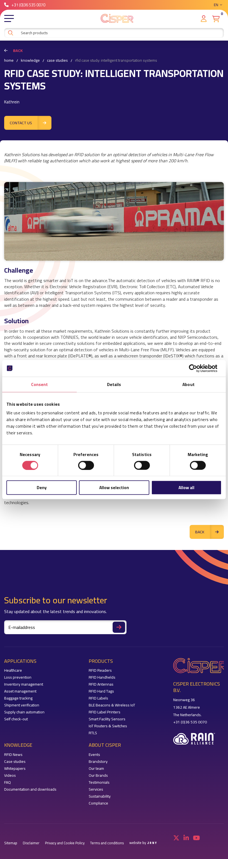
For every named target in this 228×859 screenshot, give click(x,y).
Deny (42, 488)
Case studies (57, 60)
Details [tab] (114, 384)
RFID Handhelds (102, 677)
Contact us (21, 122)
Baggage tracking (18, 698)
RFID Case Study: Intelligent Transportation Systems (116, 60)
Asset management (20, 691)
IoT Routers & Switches (108, 726)
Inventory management (23, 684)
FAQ (7, 782)
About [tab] (188, 384)
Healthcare (13, 670)
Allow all (186, 488)
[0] (216, 19)
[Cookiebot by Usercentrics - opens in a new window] (197, 368)
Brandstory (98, 761)
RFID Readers (100, 670)
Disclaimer (31, 843)
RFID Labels (98, 698)
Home (9, 60)
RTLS (93, 732)
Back (18, 50)
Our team (96, 768)
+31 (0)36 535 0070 (28, 5)
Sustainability (100, 796)
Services (96, 789)
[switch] (86, 465)
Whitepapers (15, 768)
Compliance (98, 803)
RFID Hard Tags (101, 691)
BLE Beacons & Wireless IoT (112, 705)
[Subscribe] (119, 627)
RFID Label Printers (104, 712)
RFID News (13, 754)
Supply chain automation (24, 712)
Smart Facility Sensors (107, 719)
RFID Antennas (101, 684)
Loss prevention (17, 677)
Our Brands (98, 775)
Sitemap (10, 843)
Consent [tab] (39, 384)
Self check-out (16, 719)
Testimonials (99, 782)
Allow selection (114, 488)
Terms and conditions (107, 843)
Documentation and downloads (30, 789)
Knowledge (30, 60)
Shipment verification (21, 705)
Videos (10, 775)
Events (94, 754)
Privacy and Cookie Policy (65, 843)
